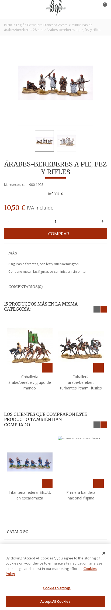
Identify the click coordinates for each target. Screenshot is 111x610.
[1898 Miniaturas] (55, 7)
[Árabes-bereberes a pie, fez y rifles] (44, 141)
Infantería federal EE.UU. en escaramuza (30, 495)
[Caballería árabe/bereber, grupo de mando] (30, 347)
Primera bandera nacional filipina (80, 495)
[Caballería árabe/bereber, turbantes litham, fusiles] (81, 347)
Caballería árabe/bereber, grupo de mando (29, 382)
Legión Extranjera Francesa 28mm (42, 25)
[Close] (104, 553)
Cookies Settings (57, 588)
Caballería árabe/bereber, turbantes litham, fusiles (81, 382)
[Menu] (10, 8)
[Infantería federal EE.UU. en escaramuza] (30, 462)
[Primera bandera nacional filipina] (81, 462)
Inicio (8, 25)
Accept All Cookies (55, 601)
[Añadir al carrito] (47, 368)
